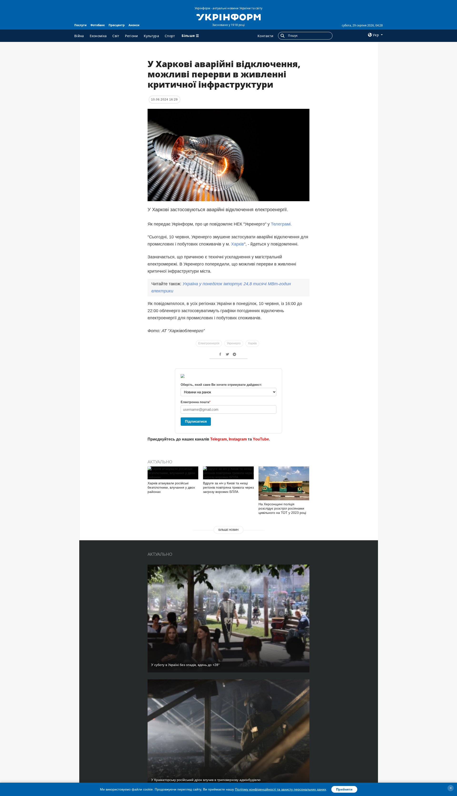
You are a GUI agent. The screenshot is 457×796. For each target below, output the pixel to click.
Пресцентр (117, 25)
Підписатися (196, 421)
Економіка (98, 36)
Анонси (134, 25)
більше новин (228, 529)
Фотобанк (97, 25)
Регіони (131, 36)
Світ (115, 36)
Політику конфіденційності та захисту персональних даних (280, 789)
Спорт (170, 36)
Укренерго (234, 343)
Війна (79, 36)
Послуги (80, 25)
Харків (237, 244)
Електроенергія (208, 343)
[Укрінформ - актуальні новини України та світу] (228, 16)
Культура (151, 36)
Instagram (238, 439)
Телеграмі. (281, 224)
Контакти (265, 36)
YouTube (261, 439)
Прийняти (344, 789)
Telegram (218, 439)
